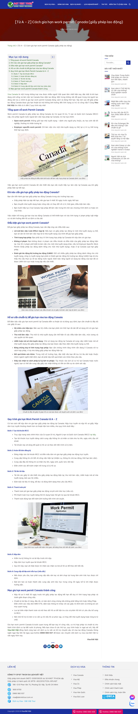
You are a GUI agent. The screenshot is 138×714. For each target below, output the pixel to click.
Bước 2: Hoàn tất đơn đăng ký (25, 76)
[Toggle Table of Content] (51, 57)
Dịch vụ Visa (50, 4)
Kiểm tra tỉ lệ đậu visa (118, 4)
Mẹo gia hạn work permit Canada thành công (29, 89)
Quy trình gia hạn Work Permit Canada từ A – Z (30, 71)
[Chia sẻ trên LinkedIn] (61, 646)
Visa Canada (13, 94)
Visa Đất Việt (13, 630)
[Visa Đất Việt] (21, 4)
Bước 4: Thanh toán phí (23, 81)
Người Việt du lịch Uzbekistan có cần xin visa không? (120, 158)
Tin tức (104, 4)
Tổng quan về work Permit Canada (24, 60)
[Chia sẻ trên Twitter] (49, 646)
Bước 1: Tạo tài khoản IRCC (24, 74)
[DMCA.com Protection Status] (108, 697)
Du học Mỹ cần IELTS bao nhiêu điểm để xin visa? (120, 114)
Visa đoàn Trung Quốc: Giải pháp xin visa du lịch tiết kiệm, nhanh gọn (120, 78)
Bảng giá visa (63, 4)
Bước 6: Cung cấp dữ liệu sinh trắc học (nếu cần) (32, 86)
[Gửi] (128, 63)
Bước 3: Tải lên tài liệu (22, 79)
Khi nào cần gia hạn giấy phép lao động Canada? (31, 63)
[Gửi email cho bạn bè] (53, 646)
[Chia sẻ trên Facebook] (45, 646)
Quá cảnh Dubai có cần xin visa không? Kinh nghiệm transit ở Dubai (120, 147)
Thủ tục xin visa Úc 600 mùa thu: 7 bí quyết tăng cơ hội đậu (120, 136)
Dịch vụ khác (75, 4)
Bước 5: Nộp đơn (20, 84)
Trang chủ (12, 46)
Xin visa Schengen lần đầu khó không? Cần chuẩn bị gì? (120, 125)
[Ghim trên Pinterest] (57, 646)
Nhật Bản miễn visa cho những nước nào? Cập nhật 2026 (120, 103)
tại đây (93, 434)
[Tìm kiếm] (129, 4)
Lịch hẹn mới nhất (91, 4)
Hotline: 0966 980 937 (112, 712)
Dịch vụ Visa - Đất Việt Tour (24, 701)
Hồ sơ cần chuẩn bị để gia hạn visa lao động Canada (32, 68)
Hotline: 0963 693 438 (85, 712)
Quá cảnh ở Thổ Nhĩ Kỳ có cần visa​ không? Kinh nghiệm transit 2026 (120, 91)
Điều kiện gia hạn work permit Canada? (27, 66)
